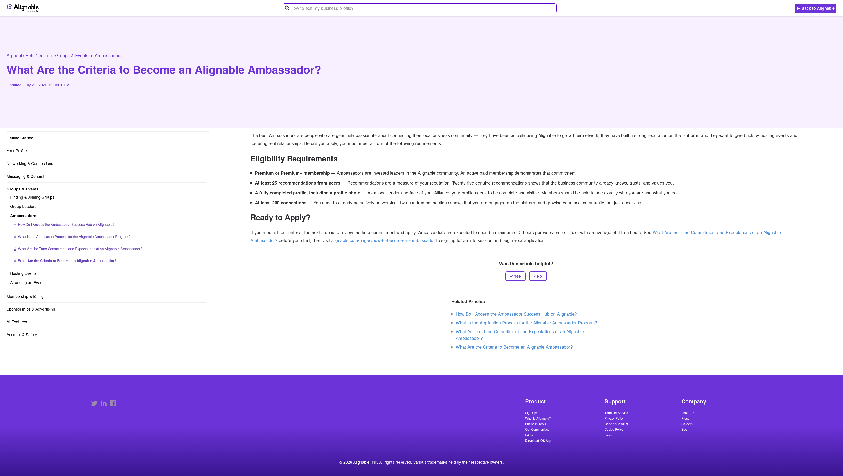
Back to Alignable (817, 8)
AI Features (17, 321)
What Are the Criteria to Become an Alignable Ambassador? (67, 260)
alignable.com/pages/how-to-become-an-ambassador (383, 240)
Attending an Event (26, 282)
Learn (609, 435)
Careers (687, 424)
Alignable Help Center (28, 55)
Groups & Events (71, 55)
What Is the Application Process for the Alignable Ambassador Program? (74, 236)
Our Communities (537, 430)
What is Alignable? (538, 419)
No (539, 276)
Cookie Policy (614, 430)
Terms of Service (616, 413)
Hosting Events (23, 273)
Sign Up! (531, 413)
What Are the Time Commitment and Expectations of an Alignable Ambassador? (80, 248)
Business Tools (535, 424)
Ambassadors (108, 55)
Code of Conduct (616, 424)
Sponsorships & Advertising (31, 309)
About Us (687, 413)
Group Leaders (23, 206)
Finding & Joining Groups (32, 197)
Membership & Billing (25, 296)
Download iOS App (538, 441)
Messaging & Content (25, 176)
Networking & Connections (30, 163)
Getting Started (20, 138)
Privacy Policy (614, 419)
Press (685, 419)
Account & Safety (22, 334)
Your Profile (17, 150)
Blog (684, 430)
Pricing (530, 435)
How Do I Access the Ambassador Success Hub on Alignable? (66, 224)
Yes (517, 276)
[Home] (24, 8)
